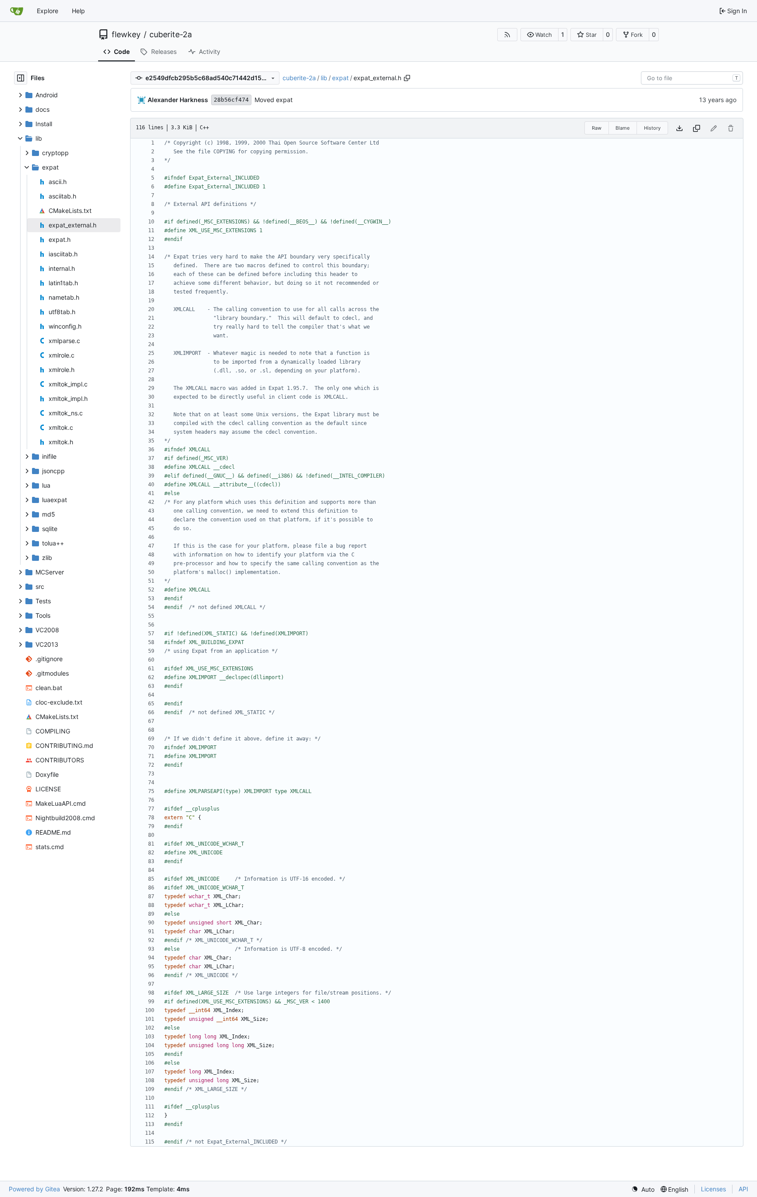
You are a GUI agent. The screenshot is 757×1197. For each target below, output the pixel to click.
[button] (539, 34)
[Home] (16, 11)
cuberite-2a (170, 34)
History (652, 128)
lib (324, 77)
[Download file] (679, 128)
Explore (47, 10)
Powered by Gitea (34, 1189)
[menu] (642, 1189)
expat (340, 77)
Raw (596, 128)
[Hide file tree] (20, 78)
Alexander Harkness (178, 99)
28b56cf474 (231, 99)
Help (78, 10)
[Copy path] (407, 78)
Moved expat (274, 99)
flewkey (126, 34)
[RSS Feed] (507, 34)
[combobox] (692, 78)
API (743, 1189)
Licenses (713, 1189)
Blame (623, 128)
